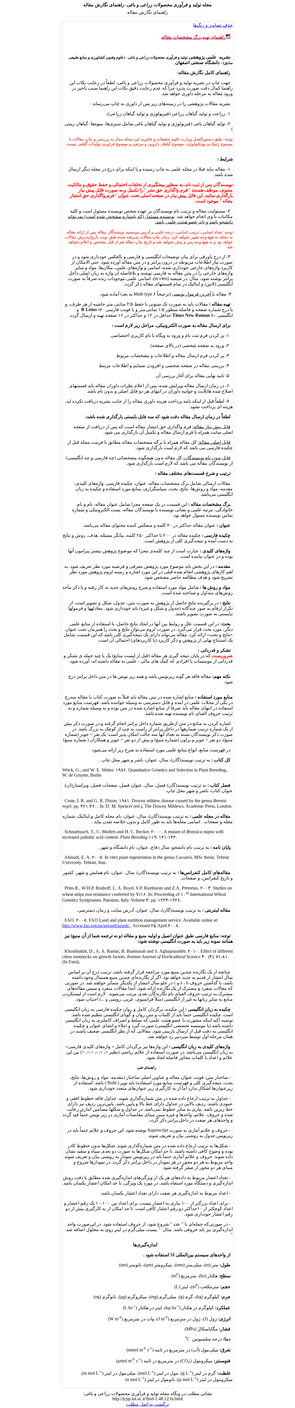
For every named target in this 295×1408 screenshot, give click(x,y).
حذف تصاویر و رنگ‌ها (213, 25)
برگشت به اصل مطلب (147, 1404)
